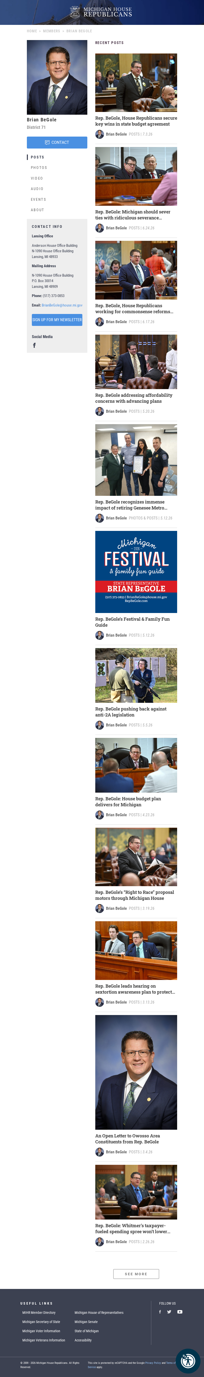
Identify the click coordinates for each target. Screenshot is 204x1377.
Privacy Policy (153, 1363)
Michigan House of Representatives (99, 1313)
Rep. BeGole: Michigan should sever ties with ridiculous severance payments (132, 215)
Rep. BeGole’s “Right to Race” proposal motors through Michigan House (134, 895)
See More (136, 1274)
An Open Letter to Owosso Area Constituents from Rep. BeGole (127, 1139)
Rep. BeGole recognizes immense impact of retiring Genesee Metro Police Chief (129, 505)
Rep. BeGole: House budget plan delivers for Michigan (128, 802)
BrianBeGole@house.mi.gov (62, 305)
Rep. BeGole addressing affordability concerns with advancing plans (133, 398)
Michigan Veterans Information (43, 1340)
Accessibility (83, 1340)
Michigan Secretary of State (41, 1322)
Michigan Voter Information (41, 1331)
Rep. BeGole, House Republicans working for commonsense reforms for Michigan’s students (132, 308)
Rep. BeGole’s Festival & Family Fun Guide (132, 622)
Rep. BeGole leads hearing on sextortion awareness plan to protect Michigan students (133, 989)
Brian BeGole (116, 134)
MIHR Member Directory (38, 1313)
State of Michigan (87, 1331)
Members (51, 31)
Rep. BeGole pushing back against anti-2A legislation (130, 712)
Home (32, 31)
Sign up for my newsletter (57, 319)
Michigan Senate (86, 1322)
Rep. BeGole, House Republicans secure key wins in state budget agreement (136, 121)
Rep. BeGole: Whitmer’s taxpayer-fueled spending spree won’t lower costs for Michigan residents (131, 1228)
